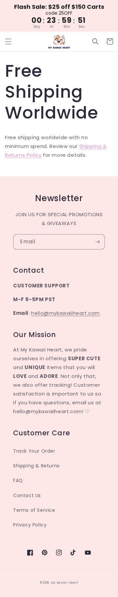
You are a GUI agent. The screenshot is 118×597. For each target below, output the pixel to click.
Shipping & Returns (36, 465)
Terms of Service (34, 510)
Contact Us (27, 495)
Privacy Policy (30, 525)
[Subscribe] (97, 242)
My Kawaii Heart (64, 583)
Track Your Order (34, 451)
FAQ (18, 480)
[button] (8, 41)
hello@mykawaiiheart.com (65, 313)
